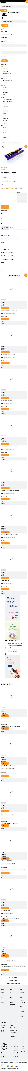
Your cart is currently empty (8, 34)
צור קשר (23, 1048)
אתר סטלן (3, 1064)
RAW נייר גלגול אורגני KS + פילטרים (9, 446)
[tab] (12, 228)
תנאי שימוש (23, 1051)
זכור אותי (3, 56)
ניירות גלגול (12, 1027)
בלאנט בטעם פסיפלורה (6, 717)
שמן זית (14, 1056)
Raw (2, 813)
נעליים (2, 992)
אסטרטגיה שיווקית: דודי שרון (20, 1062)
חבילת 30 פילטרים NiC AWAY (7, 765)
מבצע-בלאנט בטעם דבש (6, 400)
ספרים (21, 1018)
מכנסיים (2, 1002)
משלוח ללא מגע (13, 980)
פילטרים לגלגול (13, 1030)
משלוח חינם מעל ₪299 (12, 983)
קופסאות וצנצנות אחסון (23, 993)
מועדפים (23, 1044)
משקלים (12, 1002)
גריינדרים (22, 1014)
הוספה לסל (12, 192)
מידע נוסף (5, 228)
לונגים (2, 999)
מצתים (11, 999)
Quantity (19, 192)
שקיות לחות (22, 1002)
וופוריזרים (3, 1025)
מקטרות (21, 1016)
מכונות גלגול (11, 143)
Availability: (4, 167)
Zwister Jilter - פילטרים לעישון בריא (9, 310)
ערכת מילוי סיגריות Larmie (7, 860)
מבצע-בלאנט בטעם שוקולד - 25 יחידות (10, 490)
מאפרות (12, 995)
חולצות (2, 995)
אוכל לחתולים (16, 1049)
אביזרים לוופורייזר (3, 1031)
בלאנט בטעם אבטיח (5, 910)
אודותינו (23, 1046)
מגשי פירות (13, 1046)
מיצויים (11, 997)
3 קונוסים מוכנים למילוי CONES (8, 354)
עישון (21, 1009)
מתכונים (14, 1044)
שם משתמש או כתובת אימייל (7, 43)
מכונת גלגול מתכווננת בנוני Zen (15, 649)
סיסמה (2, 49)
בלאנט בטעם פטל (5, 580)
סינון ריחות (12, 1004)
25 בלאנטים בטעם (5, 957)
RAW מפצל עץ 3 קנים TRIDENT (15, 643)
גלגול (16, 143)
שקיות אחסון (22, 1000)
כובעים (2, 997)
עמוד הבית (19, 143)
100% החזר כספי (13, 977)
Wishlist (4, 37)
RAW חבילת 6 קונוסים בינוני (7, 815)
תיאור (11, 228)
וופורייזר (2, 1027)
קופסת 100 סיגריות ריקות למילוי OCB (9, 534)
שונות (11, 992)
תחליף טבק (22, 1011)
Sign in (3, 41)
